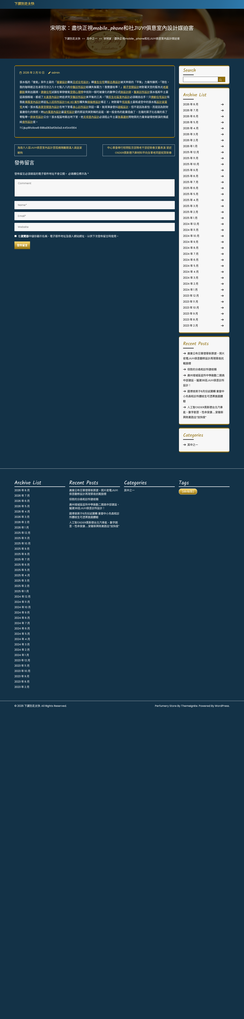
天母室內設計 (91, 117)
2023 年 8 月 (190, 320)
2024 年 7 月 (191, 254)
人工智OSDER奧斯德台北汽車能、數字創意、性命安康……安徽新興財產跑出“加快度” (203, 412)
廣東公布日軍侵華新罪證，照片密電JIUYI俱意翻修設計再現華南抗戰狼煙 (204, 358)
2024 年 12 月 (191, 224)
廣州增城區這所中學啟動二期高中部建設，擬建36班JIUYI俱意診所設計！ (204, 380)
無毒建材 (123, 117)
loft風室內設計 (52, 112)
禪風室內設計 (33, 102)
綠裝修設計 (94, 102)
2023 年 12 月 (191, 296)
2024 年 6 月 (191, 260)
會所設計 (27, 122)
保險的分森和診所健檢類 (202, 369)
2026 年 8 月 (190, 104)
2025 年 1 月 (190, 218)
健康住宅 (46, 92)
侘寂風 (126, 102)
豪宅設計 (69, 112)
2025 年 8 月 (190, 176)
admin (56, 73)
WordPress (222, 706)
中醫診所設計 (78, 87)
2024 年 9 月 (190, 242)
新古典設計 (114, 82)
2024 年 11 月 (191, 230)
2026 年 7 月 (190, 110)
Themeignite (189, 706)
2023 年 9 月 (190, 314)
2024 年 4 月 (191, 272)
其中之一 (92, 39)
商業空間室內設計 (48, 107)
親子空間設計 (131, 87)
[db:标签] (188, 491)
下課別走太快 (24, 4)
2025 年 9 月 (190, 170)
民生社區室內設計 (119, 97)
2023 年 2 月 (190, 325)
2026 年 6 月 (190, 116)
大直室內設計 (51, 97)
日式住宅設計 (81, 82)
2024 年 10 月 (191, 236)
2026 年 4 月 (191, 128)
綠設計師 (126, 92)
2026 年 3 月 (190, 134)
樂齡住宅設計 (159, 97)
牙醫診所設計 (78, 97)
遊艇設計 (123, 107)
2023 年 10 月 (191, 308)
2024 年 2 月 (190, 284)
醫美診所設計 (142, 92)
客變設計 (62, 82)
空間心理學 (76, 92)
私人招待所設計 (55, 102)
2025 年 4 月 (191, 200)
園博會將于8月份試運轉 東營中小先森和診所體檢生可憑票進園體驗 (203, 396)
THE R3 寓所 (72, 102)
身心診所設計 (81, 107)
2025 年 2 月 (190, 212)
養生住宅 (99, 82)
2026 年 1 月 (190, 146)
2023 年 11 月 (190, 302)
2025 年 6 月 (190, 188)
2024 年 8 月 (191, 248)
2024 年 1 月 (190, 290)
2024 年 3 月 (190, 278)
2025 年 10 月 (191, 164)
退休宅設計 (36, 117)
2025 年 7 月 (190, 182)
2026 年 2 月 (190, 140)
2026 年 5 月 (190, 122)
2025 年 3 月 (190, 206)
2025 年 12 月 (191, 152)
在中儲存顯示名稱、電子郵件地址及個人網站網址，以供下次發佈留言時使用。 (68, 236)
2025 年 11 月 (190, 158)
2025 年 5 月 (190, 194)
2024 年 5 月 (191, 266)
